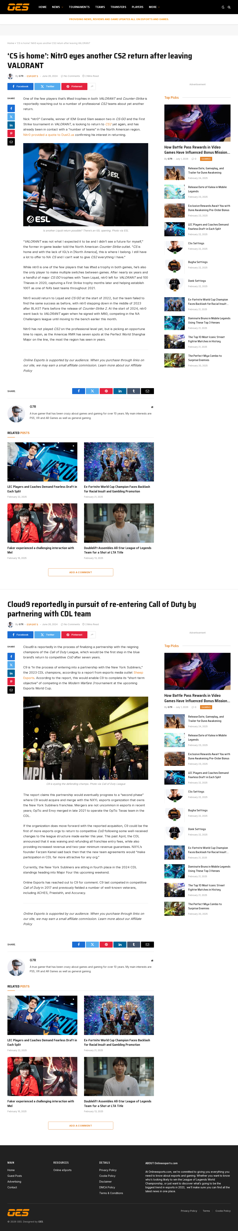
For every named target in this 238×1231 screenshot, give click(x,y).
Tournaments (79, 7)
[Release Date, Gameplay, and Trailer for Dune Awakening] (174, 173)
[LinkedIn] (11, 125)
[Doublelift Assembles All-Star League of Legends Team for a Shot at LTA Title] (119, 523)
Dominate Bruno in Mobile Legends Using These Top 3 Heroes (209, 320)
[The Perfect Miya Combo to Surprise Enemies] (174, 360)
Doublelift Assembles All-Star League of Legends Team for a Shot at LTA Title (117, 550)
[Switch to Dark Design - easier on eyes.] (223, 7)
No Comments (72, 76)
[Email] (11, 141)
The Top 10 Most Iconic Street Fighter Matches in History (206, 339)
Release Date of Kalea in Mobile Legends (207, 189)
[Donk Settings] (174, 285)
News (56, 7)
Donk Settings (197, 281)
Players (137, 7)
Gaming (206, 159)
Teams (100, 7)
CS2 (108, 124)
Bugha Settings (198, 262)
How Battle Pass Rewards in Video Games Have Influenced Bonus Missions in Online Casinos (196, 150)
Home (42, 7)
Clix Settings (196, 243)
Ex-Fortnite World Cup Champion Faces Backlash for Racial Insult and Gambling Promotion (117, 489)
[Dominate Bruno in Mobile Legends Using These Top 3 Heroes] (174, 323)
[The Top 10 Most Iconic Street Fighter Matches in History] (174, 342)
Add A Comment (80, 572)
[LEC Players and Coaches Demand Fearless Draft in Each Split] (42, 462)
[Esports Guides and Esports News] (18, 7)
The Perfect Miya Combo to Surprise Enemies (205, 358)
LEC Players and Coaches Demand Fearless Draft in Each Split (42, 489)
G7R (21, 76)
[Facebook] (11, 108)
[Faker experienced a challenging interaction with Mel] (42, 523)
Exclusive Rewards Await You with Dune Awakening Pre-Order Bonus (209, 208)
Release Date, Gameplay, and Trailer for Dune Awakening (206, 170)
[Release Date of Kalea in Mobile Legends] (174, 192)
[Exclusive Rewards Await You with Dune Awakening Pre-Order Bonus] (174, 210)
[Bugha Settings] (174, 267)
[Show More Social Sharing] (92, 86)
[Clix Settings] (174, 248)
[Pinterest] (11, 133)
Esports (32, 76)
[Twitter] (11, 116)
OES (40, 1221)
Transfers (118, 7)
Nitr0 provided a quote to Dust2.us (48, 135)
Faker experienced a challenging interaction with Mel (40, 550)
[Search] (229, 7)
